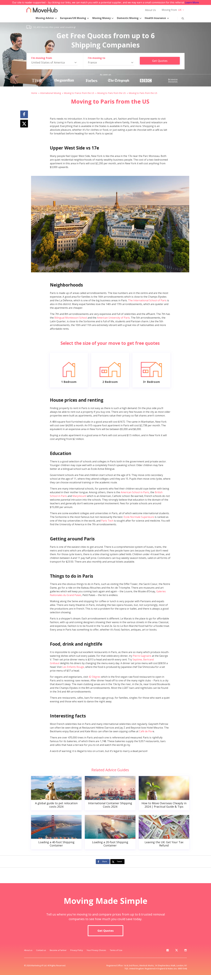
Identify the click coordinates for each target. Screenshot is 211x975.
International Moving (50, 93)
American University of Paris (113, 317)
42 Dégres (94, 676)
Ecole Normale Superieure (139, 517)
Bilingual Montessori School (70, 317)
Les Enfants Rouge (73, 667)
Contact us (41, 950)
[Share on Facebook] (24, 114)
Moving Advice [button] (45, 18)
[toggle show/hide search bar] (180, 18)
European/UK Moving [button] (73, 18)
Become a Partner (58, 950)
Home (34, 93)
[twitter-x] (176, 950)
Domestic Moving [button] (128, 18)
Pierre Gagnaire (142, 656)
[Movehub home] (42, 9)
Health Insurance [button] (155, 18)
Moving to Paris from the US (111, 93)
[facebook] (167, 950)
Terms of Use (116, 950)
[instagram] (185, 950)
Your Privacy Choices (96, 950)
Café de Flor (146, 731)
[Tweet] (24, 123)
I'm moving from (41, 58)
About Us (150, 10)
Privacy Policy (76, 950)
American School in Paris (135, 492)
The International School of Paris (147, 300)
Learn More (192, 2)
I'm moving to (96, 58)
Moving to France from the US (79, 93)
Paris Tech (107, 520)
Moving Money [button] (101, 18)
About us (28, 950)
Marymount (79, 496)
